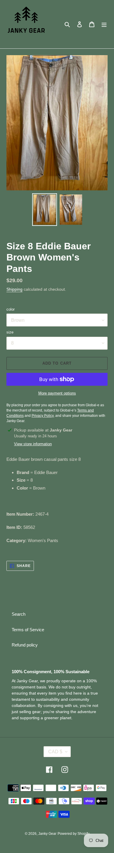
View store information (33, 444)
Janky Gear (47, 834)
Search (18, 614)
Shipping (14, 289)
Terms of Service (28, 629)
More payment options (57, 393)
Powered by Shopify (73, 834)
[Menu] (104, 24)
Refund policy (25, 644)
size (9, 332)
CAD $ (55, 751)
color (10, 309)
